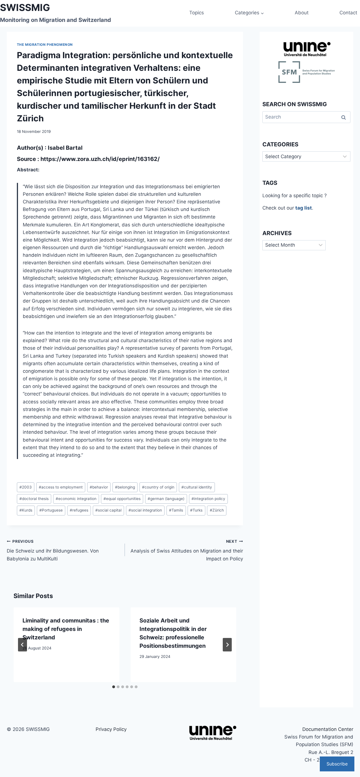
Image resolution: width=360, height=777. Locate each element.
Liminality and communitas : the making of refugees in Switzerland (65, 629)
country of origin (158, 487)
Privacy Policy (111, 729)
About (302, 12)
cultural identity (196, 487)
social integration (145, 510)
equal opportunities (122, 498)
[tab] (113, 686)
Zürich (217, 510)
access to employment (61, 487)
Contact (348, 12)
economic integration (76, 498)
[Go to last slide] (22, 644)
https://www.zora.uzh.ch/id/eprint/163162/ (100, 159)
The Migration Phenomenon (45, 44)
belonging (125, 487)
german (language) (166, 498)
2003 (25, 487)
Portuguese (51, 510)
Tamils (176, 510)
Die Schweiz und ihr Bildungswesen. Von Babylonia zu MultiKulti (53, 550)
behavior (99, 487)
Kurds (25, 510)
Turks (196, 510)
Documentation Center (327, 729)
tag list (303, 208)
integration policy (208, 498)
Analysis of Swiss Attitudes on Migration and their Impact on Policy (186, 550)
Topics (196, 12)
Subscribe (337, 764)
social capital (108, 510)
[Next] (227, 644)
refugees (79, 510)
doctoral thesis (34, 498)
